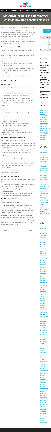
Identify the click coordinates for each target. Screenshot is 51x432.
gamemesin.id (43, 262)
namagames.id (43, 258)
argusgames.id (43, 285)
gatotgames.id (43, 323)
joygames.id (42, 357)
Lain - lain (21, 27)
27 (46, 49)
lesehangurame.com (44, 152)
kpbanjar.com (43, 191)
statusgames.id (43, 411)
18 (42, 46)
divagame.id (42, 276)
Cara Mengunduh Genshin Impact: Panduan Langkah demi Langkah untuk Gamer (45, 80)
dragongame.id (43, 422)
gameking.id (42, 415)
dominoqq (42, 217)
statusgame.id (43, 238)
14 (47, 44)
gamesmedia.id (43, 361)
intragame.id (43, 309)
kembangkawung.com (45, 182)
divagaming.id (43, 230)
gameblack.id (43, 344)
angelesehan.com (44, 170)
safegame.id (42, 296)
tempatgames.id (43, 305)
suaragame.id (43, 307)
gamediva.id (42, 265)
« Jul (45, 53)
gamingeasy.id (43, 380)
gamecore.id (43, 260)
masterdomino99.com (45, 128)
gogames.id (42, 406)
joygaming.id (43, 366)
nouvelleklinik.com (44, 198)
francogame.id (43, 343)
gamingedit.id (43, 328)
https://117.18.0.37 (44, 130)
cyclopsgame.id (43, 371)
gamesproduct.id (43, 319)
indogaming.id (43, 231)
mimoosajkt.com (43, 180)
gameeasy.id (43, 413)
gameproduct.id (43, 337)
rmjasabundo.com (44, 179)
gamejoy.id (42, 375)
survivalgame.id (43, 294)
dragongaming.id (44, 393)
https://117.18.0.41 (44, 123)
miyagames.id (43, 321)
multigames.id (43, 409)
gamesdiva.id (43, 246)
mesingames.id (43, 251)
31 (40, 51)
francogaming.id (43, 332)
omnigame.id (43, 310)
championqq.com (44, 132)
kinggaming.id (43, 389)
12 (44, 44)
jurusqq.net (42, 117)
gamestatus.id (43, 416)
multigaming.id (43, 397)
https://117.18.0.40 (44, 133)
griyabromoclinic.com (44, 213)
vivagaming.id (43, 235)
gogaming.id (43, 391)
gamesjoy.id (42, 355)
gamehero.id (43, 264)
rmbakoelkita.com (44, 168)
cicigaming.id (43, 327)
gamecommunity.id (44, 373)
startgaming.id (43, 237)
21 (47, 46)
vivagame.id (42, 274)
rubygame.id (43, 289)
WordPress (20, 429)
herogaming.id (43, 228)
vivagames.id (43, 255)
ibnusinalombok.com (44, 207)
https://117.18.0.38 (44, 126)
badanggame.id (43, 352)
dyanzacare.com (43, 211)
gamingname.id (43, 384)
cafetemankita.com (44, 177)
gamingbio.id (43, 298)
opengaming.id (43, 282)
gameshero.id (43, 240)
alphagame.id (43, 348)
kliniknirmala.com (44, 197)
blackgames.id (43, 325)
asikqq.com (42, 110)
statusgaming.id (43, 398)
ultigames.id (42, 407)
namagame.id (43, 278)
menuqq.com (43, 139)
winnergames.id (43, 283)
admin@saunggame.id (11, 27)
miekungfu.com (43, 175)
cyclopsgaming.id (44, 370)
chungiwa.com (43, 184)
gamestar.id (42, 269)
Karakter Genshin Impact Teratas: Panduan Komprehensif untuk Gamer (45, 65)
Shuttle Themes (9, 429)
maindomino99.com (44, 124)
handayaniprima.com (44, 163)
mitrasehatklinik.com (44, 189)
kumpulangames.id (44, 312)
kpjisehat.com (43, 188)
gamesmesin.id (43, 242)
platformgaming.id (44, 388)
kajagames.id (43, 362)
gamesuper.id (43, 267)
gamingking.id (43, 386)
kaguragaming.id (43, 382)
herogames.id (43, 249)
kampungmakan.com (44, 164)
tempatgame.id (43, 318)
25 (42, 49)
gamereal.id (42, 334)
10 (40, 44)
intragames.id (43, 301)
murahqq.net (43, 121)
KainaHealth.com (44, 200)
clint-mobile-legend (29, 27)
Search (41, 27)
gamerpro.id (42, 379)
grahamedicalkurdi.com (45, 209)
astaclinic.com (43, 206)
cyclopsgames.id (43, 359)
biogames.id (42, 300)
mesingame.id (43, 273)
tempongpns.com (44, 157)
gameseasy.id (43, 400)
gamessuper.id (43, 247)
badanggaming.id (44, 341)
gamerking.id (43, 377)
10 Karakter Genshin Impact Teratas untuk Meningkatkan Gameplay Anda (44, 87)
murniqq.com (43, 137)
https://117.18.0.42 (44, 119)
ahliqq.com (42, 114)
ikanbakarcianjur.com (44, 186)
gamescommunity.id (44, 353)
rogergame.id (43, 346)
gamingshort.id (43, 330)
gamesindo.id (43, 244)
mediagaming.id (43, 364)
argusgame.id (43, 291)
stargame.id (42, 280)
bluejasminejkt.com (44, 171)
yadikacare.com (43, 204)
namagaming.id (43, 233)
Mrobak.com (42, 173)
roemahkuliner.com (44, 159)
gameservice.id (43, 335)
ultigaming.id (43, 395)
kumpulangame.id (44, 316)
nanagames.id (43, 368)
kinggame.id (42, 420)
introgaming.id (43, 303)
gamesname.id (43, 404)
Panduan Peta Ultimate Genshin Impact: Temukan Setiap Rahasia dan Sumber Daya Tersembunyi (45, 94)
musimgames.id (43, 256)
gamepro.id (42, 418)
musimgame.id (43, 271)
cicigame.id (42, 350)
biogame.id (42, 314)
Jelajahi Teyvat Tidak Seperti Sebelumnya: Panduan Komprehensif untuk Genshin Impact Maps (45, 72)
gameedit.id (42, 339)
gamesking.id (43, 402)
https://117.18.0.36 (44, 112)
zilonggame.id (43, 287)
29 (49, 49)
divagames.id (43, 253)
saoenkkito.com (43, 161)
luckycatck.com (43, 166)
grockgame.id (43, 292)
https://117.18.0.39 (44, 115)
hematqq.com (43, 135)
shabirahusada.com (44, 202)
